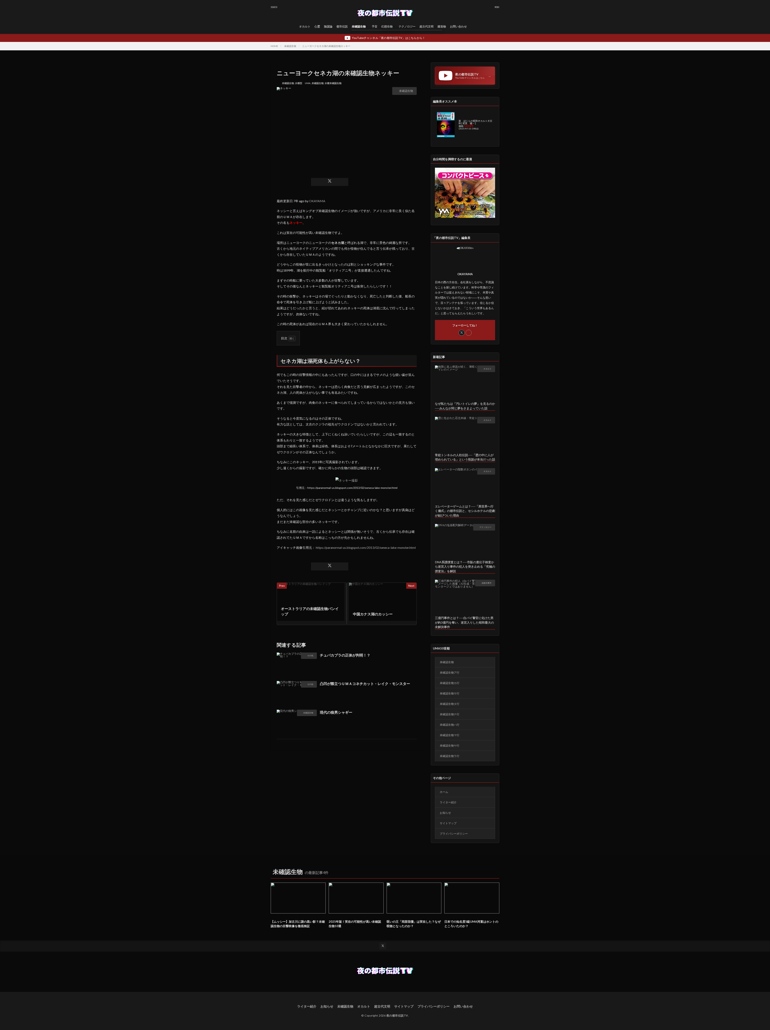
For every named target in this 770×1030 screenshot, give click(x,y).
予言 (374, 26)
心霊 (317, 26)
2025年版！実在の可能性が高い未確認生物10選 (355, 924)
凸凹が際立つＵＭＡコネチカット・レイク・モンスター (365, 683)
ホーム (444, 792)
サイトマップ (448, 823)
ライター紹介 (448, 802)
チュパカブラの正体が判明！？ (345, 655)
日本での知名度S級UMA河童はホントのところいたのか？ (471, 924)
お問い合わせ (458, 26)
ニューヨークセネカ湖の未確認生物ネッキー (326, 46)
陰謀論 (328, 26)
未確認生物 (359, 26)
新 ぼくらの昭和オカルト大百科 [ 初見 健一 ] (475, 122)
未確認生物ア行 (449, 672)
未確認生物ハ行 (449, 724)
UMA (308, 83)
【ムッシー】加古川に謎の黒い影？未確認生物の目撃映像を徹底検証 (298, 924)
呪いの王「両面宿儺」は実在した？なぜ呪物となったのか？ (414, 924)
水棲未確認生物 (333, 83)
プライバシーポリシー (454, 833)
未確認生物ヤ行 (449, 745)
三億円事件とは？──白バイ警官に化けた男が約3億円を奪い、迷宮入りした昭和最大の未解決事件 (464, 622)
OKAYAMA (317, 201)
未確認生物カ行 (449, 683)
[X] (329, 182)
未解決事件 (486, 583)
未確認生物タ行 (449, 703)
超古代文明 (426, 26)
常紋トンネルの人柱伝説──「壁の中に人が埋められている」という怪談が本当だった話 (465, 457)
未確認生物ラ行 (449, 756)
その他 (310, 655)
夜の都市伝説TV (397, 1015)
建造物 (442, 26)
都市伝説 (342, 26)
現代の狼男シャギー (336, 712)
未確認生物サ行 (449, 693)
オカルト (304, 26)
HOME (274, 46)
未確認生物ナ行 (449, 714)
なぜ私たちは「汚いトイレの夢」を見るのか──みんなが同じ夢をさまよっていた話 (465, 406)
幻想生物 (387, 26)
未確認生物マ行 (449, 735)
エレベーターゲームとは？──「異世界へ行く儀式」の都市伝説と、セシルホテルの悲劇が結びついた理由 (465, 510)
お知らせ (445, 812)
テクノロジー (407, 26)
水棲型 (298, 83)
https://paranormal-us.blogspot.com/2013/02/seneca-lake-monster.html (366, 547)
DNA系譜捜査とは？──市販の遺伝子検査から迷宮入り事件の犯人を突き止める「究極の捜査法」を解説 (465, 566)
